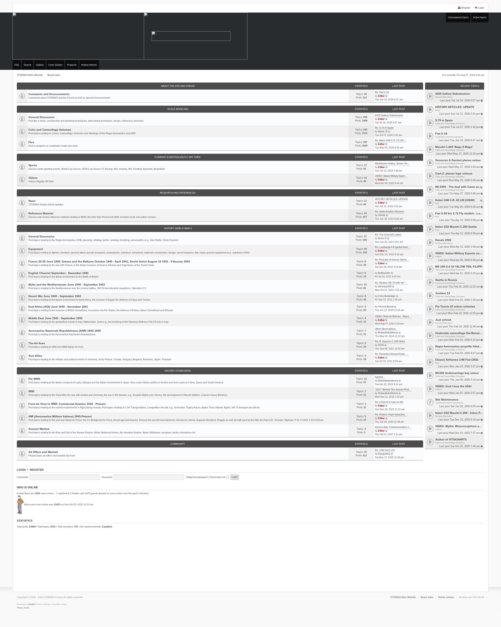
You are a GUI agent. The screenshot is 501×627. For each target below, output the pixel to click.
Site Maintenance (446, 399)
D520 (381, 345)
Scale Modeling (177, 109)
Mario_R (382, 131)
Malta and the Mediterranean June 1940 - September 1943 (66, 284)
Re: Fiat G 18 (382, 92)
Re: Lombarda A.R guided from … (393, 247)
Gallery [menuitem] (40, 65)
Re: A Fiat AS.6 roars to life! (389, 402)
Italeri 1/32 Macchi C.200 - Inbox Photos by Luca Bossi (459, 412)
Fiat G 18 (441, 133)
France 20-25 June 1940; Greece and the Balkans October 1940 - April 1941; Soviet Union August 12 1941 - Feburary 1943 (109, 261)
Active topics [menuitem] (480, 17)
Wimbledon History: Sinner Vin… (392, 163)
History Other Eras (178, 370)
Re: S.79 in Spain (384, 128)
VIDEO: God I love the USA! (453, 386)
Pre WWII (34, 378)
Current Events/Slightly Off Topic (178, 157)
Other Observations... (386, 329)
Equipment (35, 249)
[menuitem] (20, 608)
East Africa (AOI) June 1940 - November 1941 (58, 306)
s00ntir (381, 215)
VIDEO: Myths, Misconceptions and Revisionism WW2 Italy (459, 426)
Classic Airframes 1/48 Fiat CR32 (456, 359)
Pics (437, 203)
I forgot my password (197, 477)
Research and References (178, 192)
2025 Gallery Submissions (452, 93)
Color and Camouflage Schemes (450, 123)
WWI (31, 391)
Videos (438, 256)
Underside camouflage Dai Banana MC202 (459, 333)
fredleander (384, 273)
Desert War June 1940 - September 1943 (54, 296)
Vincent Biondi (386, 306)
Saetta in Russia (446, 279)
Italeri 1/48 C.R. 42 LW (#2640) (455, 200)
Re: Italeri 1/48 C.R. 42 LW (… (391, 140)
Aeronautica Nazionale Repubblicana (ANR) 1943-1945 (64, 330)
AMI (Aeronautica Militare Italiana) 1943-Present (60, 416)
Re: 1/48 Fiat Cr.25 (385, 450)
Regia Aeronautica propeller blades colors (459, 346)
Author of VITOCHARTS (451, 439)
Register (37, 469)
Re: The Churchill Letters (388, 234)
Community (177, 444)
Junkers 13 (442, 293)
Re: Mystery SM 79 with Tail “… (391, 282)
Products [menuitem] (72, 65)
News (437, 110)
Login (21, 469)
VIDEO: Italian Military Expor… (391, 176)
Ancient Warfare (39, 428)
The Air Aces (36, 343)
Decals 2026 (443, 240)
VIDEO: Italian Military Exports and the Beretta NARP (459, 253)
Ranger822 (384, 454)
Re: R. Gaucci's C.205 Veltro (390, 341)
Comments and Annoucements (449, 137)
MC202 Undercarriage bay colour (457, 373)
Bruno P (382, 238)
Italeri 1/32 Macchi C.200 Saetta (456, 226)
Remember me (218, 477)
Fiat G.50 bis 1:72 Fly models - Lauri (459, 213)
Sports (32, 165)
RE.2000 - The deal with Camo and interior (459, 186)
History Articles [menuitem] (89, 65)
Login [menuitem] (481, 7)
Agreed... (380, 377)
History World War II (178, 228)
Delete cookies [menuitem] (446, 597)
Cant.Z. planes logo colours (453, 173)
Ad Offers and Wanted (43, 452)
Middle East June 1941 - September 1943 (55, 318)
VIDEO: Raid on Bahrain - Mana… (393, 316)
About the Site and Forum (178, 86)
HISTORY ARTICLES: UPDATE (454, 107)
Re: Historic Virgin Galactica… (391, 414)
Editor (381, 96)
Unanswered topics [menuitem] (458, 17)
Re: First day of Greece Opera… (392, 259)
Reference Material (40, 213)
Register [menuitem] (465, 7)
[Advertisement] (250, 559)
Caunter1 (107, 526)
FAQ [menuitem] (16, 65)
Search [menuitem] (27, 65)
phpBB (31, 604)
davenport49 (385, 286)
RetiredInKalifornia (388, 332)
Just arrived (443, 319)
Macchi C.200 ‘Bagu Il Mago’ (454, 146)
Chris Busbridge (386, 296)
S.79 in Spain (444, 120)
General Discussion (444, 97)
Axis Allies (35, 355)
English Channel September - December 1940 (58, 273)
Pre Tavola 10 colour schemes (455, 306)
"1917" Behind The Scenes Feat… (393, 389)
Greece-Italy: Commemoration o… (393, 427)
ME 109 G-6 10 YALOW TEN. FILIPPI (458, 266)
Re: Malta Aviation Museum (389, 211)
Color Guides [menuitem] (55, 65)
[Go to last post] (482, 100)
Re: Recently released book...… (392, 354)
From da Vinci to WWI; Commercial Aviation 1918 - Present (67, 403)
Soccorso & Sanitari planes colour (458, 160)
